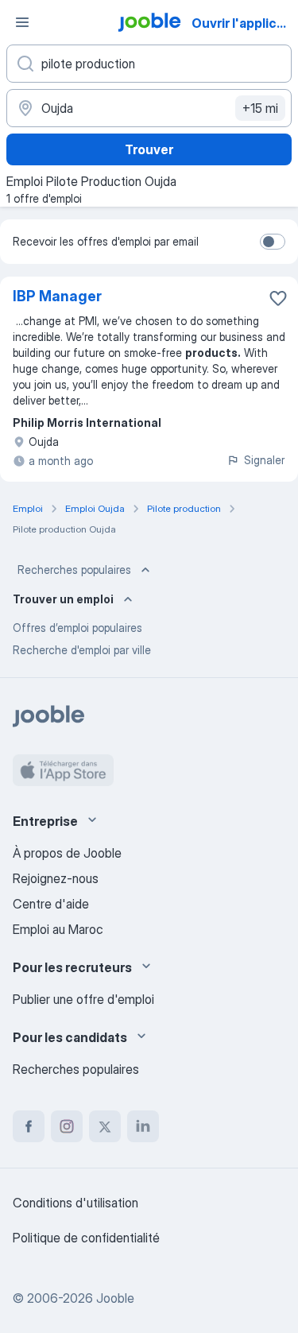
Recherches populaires (74, 569)
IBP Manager (57, 296)
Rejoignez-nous (56, 878)
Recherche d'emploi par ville (82, 650)
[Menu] (22, 22)
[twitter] (105, 1126)
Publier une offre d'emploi (83, 999)
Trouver (149, 149)
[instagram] (67, 1126)
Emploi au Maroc (58, 929)
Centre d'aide (51, 904)
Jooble (115, 1298)
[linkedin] (143, 1126)
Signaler (264, 460)
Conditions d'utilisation (75, 1203)
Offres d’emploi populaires (77, 627)
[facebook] (29, 1126)
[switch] (272, 242)
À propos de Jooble (67, 853)
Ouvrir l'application (244, 23)
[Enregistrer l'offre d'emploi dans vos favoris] (278, 298)
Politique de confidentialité (86, 1238)
